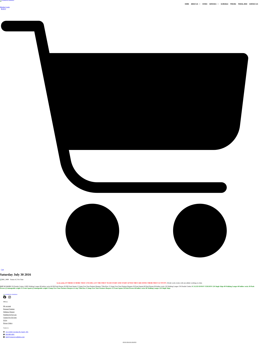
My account (7, 306)
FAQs (5, 320)
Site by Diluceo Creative (129, 342)
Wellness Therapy (9, 312)
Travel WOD (242, 4)
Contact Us (253, 4)
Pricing (233, 4)
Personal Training (8, 309)
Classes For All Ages (10, 317)
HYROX (204, 4)
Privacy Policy (8, 323)
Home (187, 4)
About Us (194, 4)
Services (212, 4)
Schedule (224, 4)
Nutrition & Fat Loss (9, 315)
